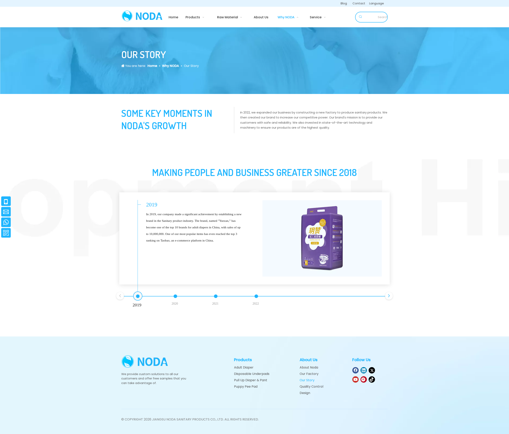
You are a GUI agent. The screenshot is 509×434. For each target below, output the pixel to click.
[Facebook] (355, 370)
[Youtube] (355, 379)
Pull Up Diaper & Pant (250, 380)
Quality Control (311, 386)
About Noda (309, 367)
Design (305, 393)
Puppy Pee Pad (245, 386)
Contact (359, 3)
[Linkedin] (363, 370)
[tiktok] (372, 379)
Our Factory (309, 373)
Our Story (307, 380)
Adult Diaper (244, 367)
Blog (344, 3)
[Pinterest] (363, 379)
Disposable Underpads (251, 373)
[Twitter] (372, 370)
